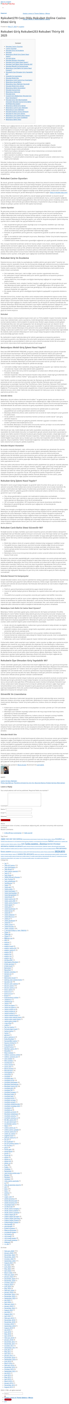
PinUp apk (7, 1149)
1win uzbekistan (9, 881)
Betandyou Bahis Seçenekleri (15, 88)
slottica (6, 1193)
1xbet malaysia (9, 915)
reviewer (7, 1179)
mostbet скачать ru (11, 1118)
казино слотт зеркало (39, 854)
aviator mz (8, 956)
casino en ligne (9, 1005)
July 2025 (7, 1265)
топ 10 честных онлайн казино (27, 858)
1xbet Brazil (8, 897)
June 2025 (7, 1267)
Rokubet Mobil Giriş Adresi (15, 86)
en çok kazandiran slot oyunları (41, 841)
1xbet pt (7, 919)
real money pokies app (12, 1173)
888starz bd (8, 938)
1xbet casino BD (9, 901)
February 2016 (9, 1365)
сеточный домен (10, 1238)
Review (6, 1175)
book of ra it (8, 994)
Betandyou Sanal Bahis (13, 82)
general (7, 1035)
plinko (6, 1157)
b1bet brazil (8, 966)
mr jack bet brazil (10, 1122)
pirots (6, 1153)
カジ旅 (6, 1244)
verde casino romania (11, 1212)
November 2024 (9, 1281)
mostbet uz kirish (10, 1112)
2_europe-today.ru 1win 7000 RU (15, 930)
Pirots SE (7, 1155)
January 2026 (8, 1253)
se (5, 1183)
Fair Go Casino (9, 1027)
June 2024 (7, 1286)
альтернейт (8, 1226)
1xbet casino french (11, 903)
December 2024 (9, 1279)
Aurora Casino (40, 839)
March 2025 (8, 1273)
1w (5, 863)
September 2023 (9, 1298)
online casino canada (11, 1130)
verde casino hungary (11, 1209)
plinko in (7, 1159)
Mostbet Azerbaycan (11, 1084)
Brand (6, 996)
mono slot (7, 1067)
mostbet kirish (9, 1098)
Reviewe (7, 1177)
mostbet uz (8, 1110)
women (50, 844)
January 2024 (8, 1292)
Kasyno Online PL (10, 1043)
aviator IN (7, 952)
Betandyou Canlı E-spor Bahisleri (17, 108)
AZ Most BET (8, 960)
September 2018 (9, 1326)
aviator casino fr (9, 950)
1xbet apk (7, 887)
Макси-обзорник (10, 1230)
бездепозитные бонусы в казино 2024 (20, 851)
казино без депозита (26, 854)
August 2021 (8, 1314)
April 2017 (7, 1354)
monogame (8, 1072)
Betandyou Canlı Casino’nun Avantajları (19, 80)
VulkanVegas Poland (11, 1222)
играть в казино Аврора (6, 854)
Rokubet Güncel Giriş (13, 90)
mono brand (8, 1065)
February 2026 (9, 1251)
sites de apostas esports (12, 1185)
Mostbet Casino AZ (10, 1086)
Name (3, 809)
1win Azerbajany (9, 867)
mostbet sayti (64, 841)
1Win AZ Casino (9, 865)
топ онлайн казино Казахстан (42, 858)
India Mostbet (9, 1039)
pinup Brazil (8, 1151)
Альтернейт (8, 1224)
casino (6, 1003)
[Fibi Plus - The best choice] (8, 4)
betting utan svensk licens (13, 980)
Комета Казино (9, 1228)
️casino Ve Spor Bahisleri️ (9, 781)
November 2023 (9, 1296)
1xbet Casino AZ (9, 899)
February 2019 (9, 1318)
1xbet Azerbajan (9, 891)
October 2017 (9, 1346)
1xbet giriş (7, 907)
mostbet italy (8, 1096)
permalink (40, 765)
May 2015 (7, 1377)
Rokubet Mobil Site (12, 78)
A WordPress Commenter (13, 833)
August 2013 (8, 1387)
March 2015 (8, 1381)
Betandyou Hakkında (13, 92)
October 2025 (9, 1259)
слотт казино (16, 858)
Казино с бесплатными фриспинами (56, 846)
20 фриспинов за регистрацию (29, 839)
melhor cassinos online (12, 1055)
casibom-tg (8, 1001)
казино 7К (14, 854)
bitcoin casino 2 (9, 988)
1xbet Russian (9, 926)
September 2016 (9, 1359)
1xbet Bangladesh (10, 895)
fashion (51, 841)
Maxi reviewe (8, 1053)
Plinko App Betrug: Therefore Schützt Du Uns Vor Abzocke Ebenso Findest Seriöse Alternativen (33, 783)
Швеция (7, 1242)
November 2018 (9, 1322)
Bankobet (7, 968)
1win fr (6, 873)
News (6, 1126)
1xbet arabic (8, 889)
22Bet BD (7, 934)
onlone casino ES (10, 1132)
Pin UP (6, 1140)
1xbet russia (8, 925)
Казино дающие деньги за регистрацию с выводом (35, 846)
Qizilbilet (7, 1169)
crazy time (7, 1023)
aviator (6, 944)
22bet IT (7, 936)
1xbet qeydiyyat (9, 921)
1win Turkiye (8, 879)
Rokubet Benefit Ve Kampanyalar (17, 66)
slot (5, 1187)
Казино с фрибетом (5, 848)
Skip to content (6, 2)
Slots (6, 1189)
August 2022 (8, 1310)
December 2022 (9, 1308)
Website (3, 816)
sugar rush (8, 1197)
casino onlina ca (9, 1009)
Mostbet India (9, 1094)
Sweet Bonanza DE (10, 1201)
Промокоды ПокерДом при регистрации (32, 848)
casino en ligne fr (10, 1007)
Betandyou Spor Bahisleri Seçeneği (17, 84)
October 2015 (9, 1369)
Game (6, 1033)
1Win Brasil (8, 869)
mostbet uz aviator (5, 844)
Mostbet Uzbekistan (11, 1114)
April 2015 (7, 1379)
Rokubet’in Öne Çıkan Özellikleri (17, 118)
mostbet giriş (8, 1088)
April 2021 (7, 1316)
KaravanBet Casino (10, 1041)
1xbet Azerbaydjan (10, 893)
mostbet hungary (10, 1092)
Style (6, 1195)
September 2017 (9, 1348)
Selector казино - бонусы (15, 844)
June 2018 (7, 1332)
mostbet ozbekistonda (12, 1104)
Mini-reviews (8, 1061)
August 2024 (8, 1284)
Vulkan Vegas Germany (12, 1218)
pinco (6, 1147)
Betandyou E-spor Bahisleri (15, 110)
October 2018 (9, 1324)
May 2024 (7, 1288)
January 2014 (8, 1383)
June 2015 (7, 1375)
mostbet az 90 (9, 1080)
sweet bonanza (9, 1199)
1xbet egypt (8, 905)
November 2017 (9, 1344)
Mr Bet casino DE (10, 1120)
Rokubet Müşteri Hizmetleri (15, 60)
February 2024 (9, 1290)
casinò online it (9, 1013)
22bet (6, 932)
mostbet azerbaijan (11, 1082)
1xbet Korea (8, 911)
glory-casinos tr (9, 1037)
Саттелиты (8, 1234)
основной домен (10, 1232)
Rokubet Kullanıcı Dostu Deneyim (17, 112)
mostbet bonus (57, 841)
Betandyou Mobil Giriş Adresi (16, 106)
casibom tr (8, 999)
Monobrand (8, 1070)
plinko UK (7, 1161)
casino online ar (9, 1011)
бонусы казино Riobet (49, 851)
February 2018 (9, 1338)
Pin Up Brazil (8, 1141)
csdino (6, 1025)
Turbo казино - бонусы (36, 843)
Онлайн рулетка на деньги (16, 848)
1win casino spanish (11, 871)
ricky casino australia (11, 1181)
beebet (6, 976)
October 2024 (9, 1283)
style (23, 844)
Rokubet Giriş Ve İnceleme (15, 50)
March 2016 (8, 1363)
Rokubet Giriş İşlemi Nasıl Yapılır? (17, 62)
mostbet (7, 1076)
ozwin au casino (9, 1134)
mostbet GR (8, 1090)
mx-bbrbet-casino (10, 1124)
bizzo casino (8, 990)
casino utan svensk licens (12, 1017)
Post (5, 1165)
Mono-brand (4, 13)
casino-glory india (10, 1021)
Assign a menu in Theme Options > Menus (36, 13)
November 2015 (9, 1367)
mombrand (8, 1063)
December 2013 (9, 1385)
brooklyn (58, 839)
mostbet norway (10, 1100)
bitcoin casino (9, 986)
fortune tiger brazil (10, 1029)
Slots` (6, 1191)
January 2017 (8, 1355)
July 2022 (7, 1312)
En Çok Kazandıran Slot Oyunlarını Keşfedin (23, 841)
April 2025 (7, 1271)
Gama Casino (8, 1031)
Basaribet (7, 970)
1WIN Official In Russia (12, 877)
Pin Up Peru (8, 1145)
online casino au (9, 1128)
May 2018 (7, 1334)
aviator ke (7, 954)
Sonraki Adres (10, 58)
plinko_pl (7, 1163)
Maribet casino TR (10, 1049)
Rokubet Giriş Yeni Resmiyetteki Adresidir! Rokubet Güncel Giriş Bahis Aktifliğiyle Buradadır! (18, 102)
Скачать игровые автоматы (49, 848)
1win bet (9, 839)
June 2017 (7, 1350)
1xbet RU (7, 923)
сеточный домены (10, 1240)
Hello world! (28, 833)
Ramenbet (7, 1171)
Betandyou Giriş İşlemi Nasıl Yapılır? (18, 116)
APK (5, 940)
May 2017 (7, 1352)
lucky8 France (9, 1047)
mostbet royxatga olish (12, 1106)
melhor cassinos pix (11, 1057)
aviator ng (7, 958)
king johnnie (8, 1045)
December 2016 (9, 1357)
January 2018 (8, 1340)
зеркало (60, 851)
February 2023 (9, 1304)
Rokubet (9, 52)
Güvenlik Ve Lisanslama (14, 76)
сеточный (7, 1236)
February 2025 (9, 1275)
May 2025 (7, 1269)
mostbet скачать (10, 1116)
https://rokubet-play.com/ (58, 192)
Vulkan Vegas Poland (11, 1220)
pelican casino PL (10, 1138)
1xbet (6, 885)
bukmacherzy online (11, 997)
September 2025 (9, 1261)
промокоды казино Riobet (7, 858)
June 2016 (7, 1361)
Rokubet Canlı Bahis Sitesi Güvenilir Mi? (19, 64)
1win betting (17, 839)
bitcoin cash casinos (11, 984)
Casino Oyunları (11, 48)
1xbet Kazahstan (10, 909)
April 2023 (7, 1302)
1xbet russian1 (9, 928)
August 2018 (8, 1328)
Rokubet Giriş (10, 94)
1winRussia (8, 883)
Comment (4, 806)
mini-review (8, 1059)
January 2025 (8, 1277)
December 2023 (9, 1294)
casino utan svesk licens (12, 1019)
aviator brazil (8, 946)
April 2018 (7, 1336)
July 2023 (7, 1300)
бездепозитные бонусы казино (36, 851)
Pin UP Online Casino (11, 1143)
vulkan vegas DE (9, 1214)
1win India (7, 875)
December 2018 (9, 1320)
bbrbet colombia (10, 972)
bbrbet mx (7, 974)
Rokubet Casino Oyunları (14, 47)
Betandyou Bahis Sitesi (13, 119)
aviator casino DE (10, 948)
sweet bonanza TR (10, 1203)
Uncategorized (9, 1205)
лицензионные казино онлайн (52, 854)
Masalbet (7, 1051)
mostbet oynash (9, 1102)
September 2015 (9, 1371)
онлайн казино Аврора (36, 856)
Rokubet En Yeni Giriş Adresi (15, 114)
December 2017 (9, 1342)
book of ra (7, 992)
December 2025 (9, 1255)
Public (6, 1167)
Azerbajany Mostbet (11, 962)
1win (3, 838)
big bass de (8, 982)
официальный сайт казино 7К (49, 856)
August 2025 (8, 1263)
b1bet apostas (9, 964)
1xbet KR (7, 913)
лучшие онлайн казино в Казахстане (13, 856)
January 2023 (8, 1306)
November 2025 (9, 1257)
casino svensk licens (11, 1015)
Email (3, 813)
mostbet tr (8, 1108)
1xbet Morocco (9, 917)
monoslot (7, 1074)
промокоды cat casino (62, 856)
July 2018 (7, 1330)
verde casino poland (11, 1211)
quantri (21, 27)
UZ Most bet (8, 1207)
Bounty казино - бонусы (49, 839)
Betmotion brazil (10, 978)
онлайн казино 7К (26, 856)
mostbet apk (8, 1078)
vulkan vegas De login (11, 1216)
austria (6, 942)
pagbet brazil (8, 1136)
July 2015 (7, 1373)
